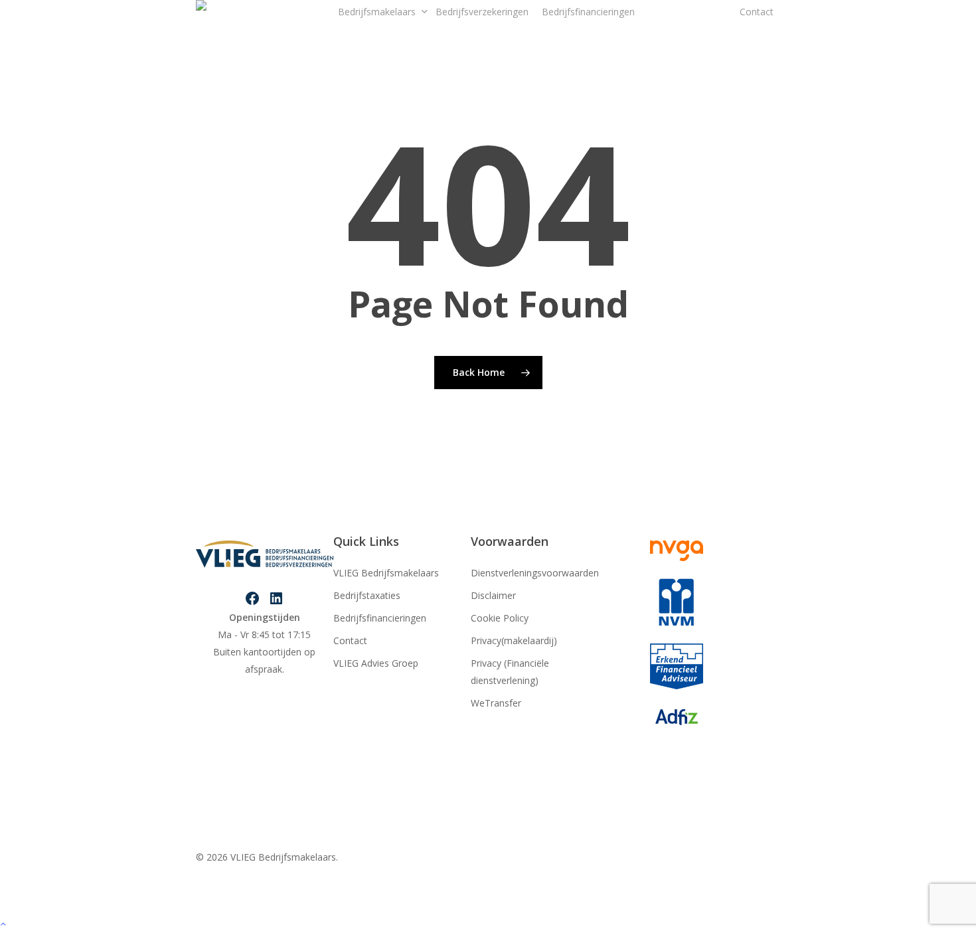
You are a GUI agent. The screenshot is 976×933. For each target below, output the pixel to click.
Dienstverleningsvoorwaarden (535, 572)
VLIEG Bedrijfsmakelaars (386, 572)
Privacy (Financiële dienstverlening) (510, 672)
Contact (350, 640)
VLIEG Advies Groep (375, 663)
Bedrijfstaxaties (366, 595)
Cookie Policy (500, 618)
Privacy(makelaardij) (514, 640)
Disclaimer (493, 595)
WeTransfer (496, 703)
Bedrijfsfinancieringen (379, 618)
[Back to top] (488, 924)
